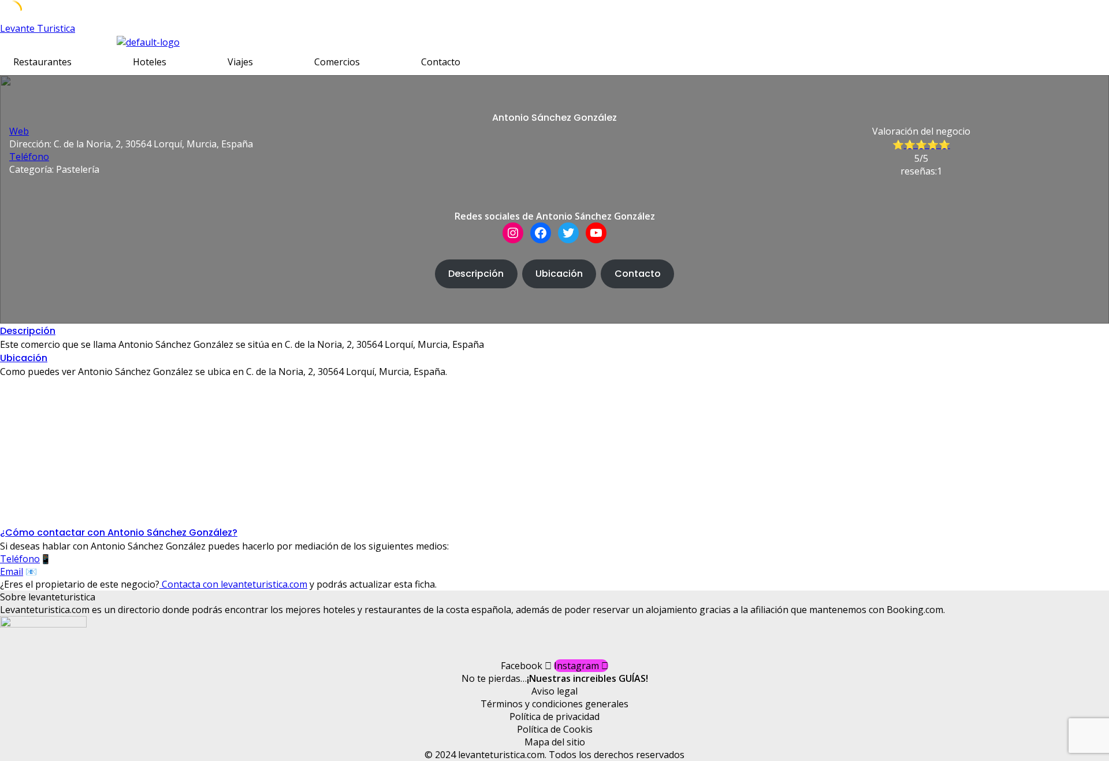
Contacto (440, 61)
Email (11, 571)
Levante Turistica (37, 28)
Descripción (476, 273)
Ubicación (559, 273)
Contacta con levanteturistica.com (233, 584)
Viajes (240, 61)
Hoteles (149, 61)
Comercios (337, 61)
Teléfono (29, 156)
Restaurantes (42, 61)
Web (19, 131)
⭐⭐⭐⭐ (927, 144)
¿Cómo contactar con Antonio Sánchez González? (118, 532)
